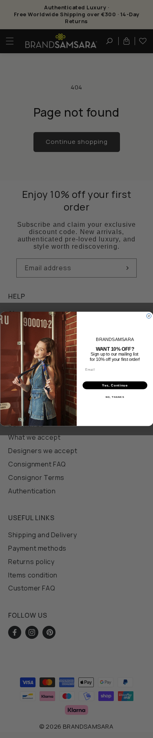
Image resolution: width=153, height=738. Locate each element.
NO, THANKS (114, 397)
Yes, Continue (115, 385)
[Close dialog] (148, 316)
